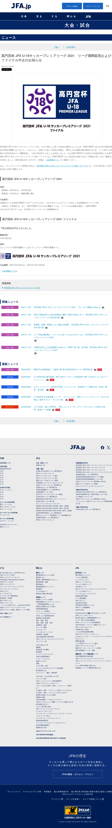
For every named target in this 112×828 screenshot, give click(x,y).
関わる (72, 16)
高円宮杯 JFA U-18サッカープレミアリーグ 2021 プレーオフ (62, 165)
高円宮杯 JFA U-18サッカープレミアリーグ (90, 467)
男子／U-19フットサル (7, 507)
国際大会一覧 (40, 465)
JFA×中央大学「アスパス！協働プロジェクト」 (91, 625)
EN (107, 6)
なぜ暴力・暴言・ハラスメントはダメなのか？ (52, 692)
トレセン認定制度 (81, 577)
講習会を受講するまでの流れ (46, 606)
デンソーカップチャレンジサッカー (48, 503)
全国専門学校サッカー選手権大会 (47, 517)
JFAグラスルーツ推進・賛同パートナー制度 (15, 610)
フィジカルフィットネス (44, 632)
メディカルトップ (42, 645)
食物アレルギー (41, 661)
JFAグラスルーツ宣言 (7, 575)
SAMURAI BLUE (5, 469)
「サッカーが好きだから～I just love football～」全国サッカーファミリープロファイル (16, 606)
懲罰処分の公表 (41, 727)
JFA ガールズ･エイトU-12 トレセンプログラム (91, 589)
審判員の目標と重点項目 (44, 593)
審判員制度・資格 (42, 582)
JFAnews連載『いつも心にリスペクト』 (49, 699)
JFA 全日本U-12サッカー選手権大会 (88, 509)
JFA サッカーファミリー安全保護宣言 (49, 681)
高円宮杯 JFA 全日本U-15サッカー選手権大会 (91, 492)
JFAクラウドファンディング (45, 731)
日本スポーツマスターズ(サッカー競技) (49, 494)
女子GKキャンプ (81, 586)
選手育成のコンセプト (82, 575)
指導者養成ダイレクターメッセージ (48, 602)
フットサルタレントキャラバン (85, 593)
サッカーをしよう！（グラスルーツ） (13, 573)
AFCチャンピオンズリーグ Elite (46, 476)
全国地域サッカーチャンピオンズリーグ (49, 482)
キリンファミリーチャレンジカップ (12, 586)
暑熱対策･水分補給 (42, 649)
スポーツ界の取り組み (43, 706)
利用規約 (47, 791)
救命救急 (39, 652)
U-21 (1, 473)
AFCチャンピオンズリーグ (45, 473)
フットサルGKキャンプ (83, 591)
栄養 (37, 663)
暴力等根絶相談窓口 (43, 725)
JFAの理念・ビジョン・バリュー (77, 774)
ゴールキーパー (41, 629)
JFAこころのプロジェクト (84, 627)
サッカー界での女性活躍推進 (85, 620)
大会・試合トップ (42, 463)
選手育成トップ (80, 573)
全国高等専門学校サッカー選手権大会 (49, 513)
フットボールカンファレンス (46, 613)
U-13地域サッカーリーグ (84, 496)
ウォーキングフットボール (9, 589)
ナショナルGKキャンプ (83, 584)
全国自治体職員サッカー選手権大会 (48, 489)
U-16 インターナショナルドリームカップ (90, 486)
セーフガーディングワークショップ (48, 718)
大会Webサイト (53, 159)
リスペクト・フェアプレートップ (47, 676)
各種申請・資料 (41, 625)
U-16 (1, 482)
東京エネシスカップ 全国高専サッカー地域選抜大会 (53, 515)
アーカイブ (56, 799)
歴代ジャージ (4, 527)
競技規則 (39, 589)
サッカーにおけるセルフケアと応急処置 (49, 668)
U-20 (1, 492)
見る (39, 16)
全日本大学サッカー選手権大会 (46, 496)
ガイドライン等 (41, 641)
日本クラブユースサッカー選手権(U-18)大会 (91, 481)
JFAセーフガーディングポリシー (47, 683)
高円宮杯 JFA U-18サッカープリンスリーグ (90, 470)
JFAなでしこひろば (6, 582)
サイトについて (14, 791)
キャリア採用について (92, 799)
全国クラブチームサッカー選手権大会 (49, 485)
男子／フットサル (6, 504)
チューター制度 (41, 627)
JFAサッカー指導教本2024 (45, 616)
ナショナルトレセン (82, 579)
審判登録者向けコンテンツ (45, 586)
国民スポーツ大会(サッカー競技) (47, 480)
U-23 (1, 471)
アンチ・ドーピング (43, 659)
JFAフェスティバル (6, 603)
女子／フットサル (6, 509)
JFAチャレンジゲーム (7, 584)
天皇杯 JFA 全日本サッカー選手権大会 (49, 471)
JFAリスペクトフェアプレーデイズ (48, 709)
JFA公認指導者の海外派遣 (45, 636)
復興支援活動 (79, 641)
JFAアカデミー (80, 600)
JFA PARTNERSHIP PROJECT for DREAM (51, 738)
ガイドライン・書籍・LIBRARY (46, 673)
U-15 (1, 484)
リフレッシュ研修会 (43, 611)
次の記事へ (71, 47)
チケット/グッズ (93, 6)
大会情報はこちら (9, 271)
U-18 (1, 477)
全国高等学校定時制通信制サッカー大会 (89, 479)
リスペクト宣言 (41, 678)
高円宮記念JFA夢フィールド (85, 605)
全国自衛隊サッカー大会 (44, 492)
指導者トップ (40, 597)
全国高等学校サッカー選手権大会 (87, 474)
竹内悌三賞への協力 (82, 629)
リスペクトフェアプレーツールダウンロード (51, 723)
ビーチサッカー (5, 515)
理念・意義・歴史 (42, 620)
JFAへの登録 (72, 6)
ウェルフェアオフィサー (44, 711)
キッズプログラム (6, 593)
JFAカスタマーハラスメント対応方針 (77, 794)
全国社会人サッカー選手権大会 (46, 487)
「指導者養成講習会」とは (45, 604)
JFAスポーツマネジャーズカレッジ (87, 634)
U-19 (1, 475)
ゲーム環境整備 (80, 598)
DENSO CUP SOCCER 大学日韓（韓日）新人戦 (52, 508)
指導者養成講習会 (42, 609)
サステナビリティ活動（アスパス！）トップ (90, 613)
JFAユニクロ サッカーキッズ (10, 577)
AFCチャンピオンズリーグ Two (46, 478)
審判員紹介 (40, 584)
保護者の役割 (40, 697)
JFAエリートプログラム (83, 582)
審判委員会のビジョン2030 (45, 575)
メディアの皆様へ (73, 799)
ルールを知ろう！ (6, 617)
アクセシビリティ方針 (32, 791)
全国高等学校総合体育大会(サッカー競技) (90, 477)
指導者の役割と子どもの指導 (46, 695)
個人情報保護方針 (61, 791)
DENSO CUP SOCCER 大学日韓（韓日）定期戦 (52, 506)
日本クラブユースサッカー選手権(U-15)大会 (91, 499)
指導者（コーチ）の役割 (44, 599)
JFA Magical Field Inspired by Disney (12, 579)
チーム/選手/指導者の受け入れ (85, 665)
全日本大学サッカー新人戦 (45, 501)
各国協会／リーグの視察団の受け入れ (88, 668)
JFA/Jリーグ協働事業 (82, 607)
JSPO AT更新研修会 (43, 656)
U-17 (1, 479)
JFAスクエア (4, 591)
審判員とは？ (40, 577)
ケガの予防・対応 (42, 666)
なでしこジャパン (6, 490)
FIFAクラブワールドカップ (45, 520)
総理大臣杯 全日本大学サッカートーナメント (51, 499)
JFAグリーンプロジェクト (84, 615)
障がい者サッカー (6, 600)
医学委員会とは (41, 670)
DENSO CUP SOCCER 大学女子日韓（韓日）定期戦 (54, 510)
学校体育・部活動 (6, 598)
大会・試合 (78, 25)
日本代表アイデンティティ (9, 524)
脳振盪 (38, 647)
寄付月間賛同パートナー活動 (85, 650)
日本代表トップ (5, 463)
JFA (77, 567)
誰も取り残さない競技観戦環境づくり (88, 618)
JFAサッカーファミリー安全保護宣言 (88, 622)
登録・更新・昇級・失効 (44, 623)
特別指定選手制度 (81, 596)
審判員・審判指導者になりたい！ (47, 579)
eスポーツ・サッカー (7, 521)
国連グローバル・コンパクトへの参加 (88, 648)
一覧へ (56, 47)
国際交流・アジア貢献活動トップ (86, 654)
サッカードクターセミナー (45, 654)
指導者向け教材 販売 (43, 618)
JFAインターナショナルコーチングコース (50, 639)
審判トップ (40, 573)
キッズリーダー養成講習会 (9, 596)
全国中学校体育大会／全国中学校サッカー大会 (91, 494)
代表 (24, 16)
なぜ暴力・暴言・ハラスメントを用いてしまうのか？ (54, 690)
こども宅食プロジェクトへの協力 (86, 643)
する (55, 16)
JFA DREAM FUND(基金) (44, 735)
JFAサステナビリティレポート (85, 645)
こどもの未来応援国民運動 (84, 632)
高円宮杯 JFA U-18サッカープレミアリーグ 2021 (22, 287)
